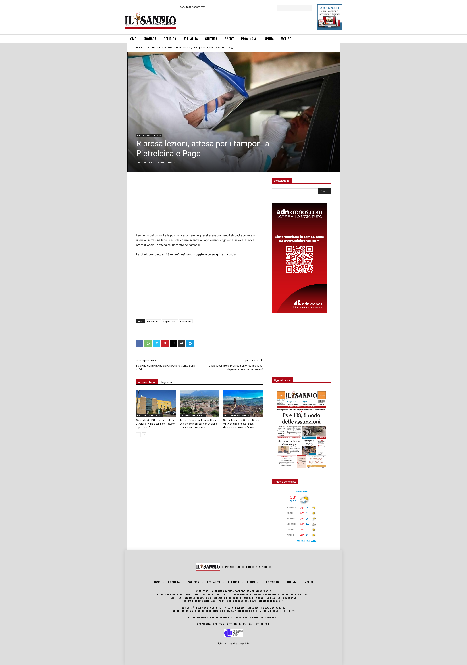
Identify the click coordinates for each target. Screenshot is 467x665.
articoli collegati (147, 382)
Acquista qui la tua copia (220, 254)
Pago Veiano (169, 321)
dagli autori (167, 382)
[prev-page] (138, 434)
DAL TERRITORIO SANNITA (159, 47)
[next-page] (144, 434)
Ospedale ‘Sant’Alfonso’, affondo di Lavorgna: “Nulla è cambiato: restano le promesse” (155, 424)
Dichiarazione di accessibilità (233, 643)
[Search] (309, 8)
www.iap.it (273, 617)
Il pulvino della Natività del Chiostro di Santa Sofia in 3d (165, 367)
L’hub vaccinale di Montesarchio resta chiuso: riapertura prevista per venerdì (236, 367)
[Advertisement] (246, 21)
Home (139, 47)
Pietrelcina (185, 321)
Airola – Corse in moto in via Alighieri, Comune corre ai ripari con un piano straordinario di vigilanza (199, 424)
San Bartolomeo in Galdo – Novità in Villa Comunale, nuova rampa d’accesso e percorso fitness (242, 424)
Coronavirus (153, 321)
